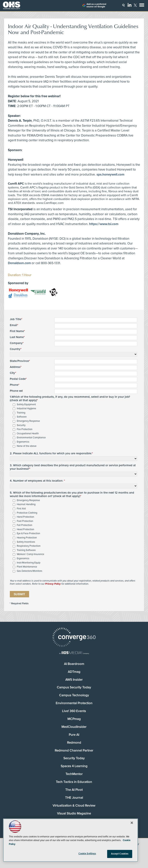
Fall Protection (24, 525)
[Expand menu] (141, 5)
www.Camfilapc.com (50, 203)
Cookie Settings (87, 853)
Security (21, 425)
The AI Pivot (74, 790)
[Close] (132, 823)
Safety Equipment (26, 404)
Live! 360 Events (74, 711)
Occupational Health (28, 433)
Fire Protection (24, 429)
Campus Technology (74, 695)
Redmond (74, 743)
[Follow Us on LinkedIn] (129, 5)
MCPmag (74, 719)
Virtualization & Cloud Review (74, 806)
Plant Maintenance (27, 566)
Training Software (26, 550)
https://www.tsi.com (103, 224)
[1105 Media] (74, 653)
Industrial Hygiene (26, 408)
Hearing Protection (27, 537)
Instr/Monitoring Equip (28, 562)
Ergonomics (23, 441)
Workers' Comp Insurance (30, 554)
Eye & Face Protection (28, 533)
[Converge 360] (74, 638)
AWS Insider (74, 680)
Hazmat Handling (26, 504)
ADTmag (74, 672)
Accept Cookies (120, 853)
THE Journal (74, 798)
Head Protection (25, 529)
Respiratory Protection (28, 546)
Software (22, 416)
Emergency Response (28, 421)
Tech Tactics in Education (74, 782)
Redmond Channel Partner (74, 750)
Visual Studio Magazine (74, 813)
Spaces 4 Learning (74, 766)
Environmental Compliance (31, 437)
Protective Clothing (27, 512)
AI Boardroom (74, 664)
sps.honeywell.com (110, 174)
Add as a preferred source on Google (96, 5)
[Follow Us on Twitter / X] (135, 5)
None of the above (26, 446)
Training (21, 412)
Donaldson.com (19, 263)
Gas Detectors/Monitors (29, 571)
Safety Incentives (26, 542)
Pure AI (74, 735)
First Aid (21, 508)
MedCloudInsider (74, 727)
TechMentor (74, 774)
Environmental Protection (74, 703)
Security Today (74, 758)
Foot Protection (25, 521)
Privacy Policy (53, 583)
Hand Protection (25, 517)
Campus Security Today (74, 687)
